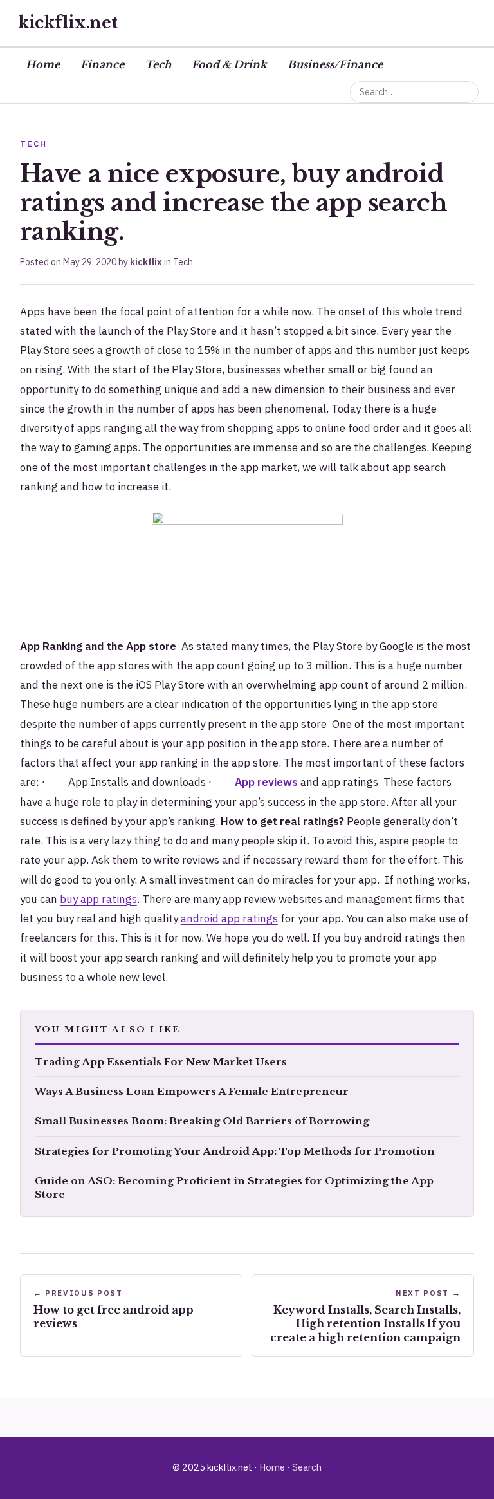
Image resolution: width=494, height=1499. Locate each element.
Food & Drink (229, 64)
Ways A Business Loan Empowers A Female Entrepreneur (192, 1091)
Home (43, 64)
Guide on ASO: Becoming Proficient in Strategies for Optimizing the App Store (234, 1187)
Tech (158, 64)
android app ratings (229, 918)
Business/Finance (335, 64)
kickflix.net (67, 23)
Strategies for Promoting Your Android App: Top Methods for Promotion (235, 1151)
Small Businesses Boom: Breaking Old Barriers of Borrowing (202, 1121)
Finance (102, 64)
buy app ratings (98, 899)
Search (307, 1467)
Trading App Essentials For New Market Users (161, 1062)
